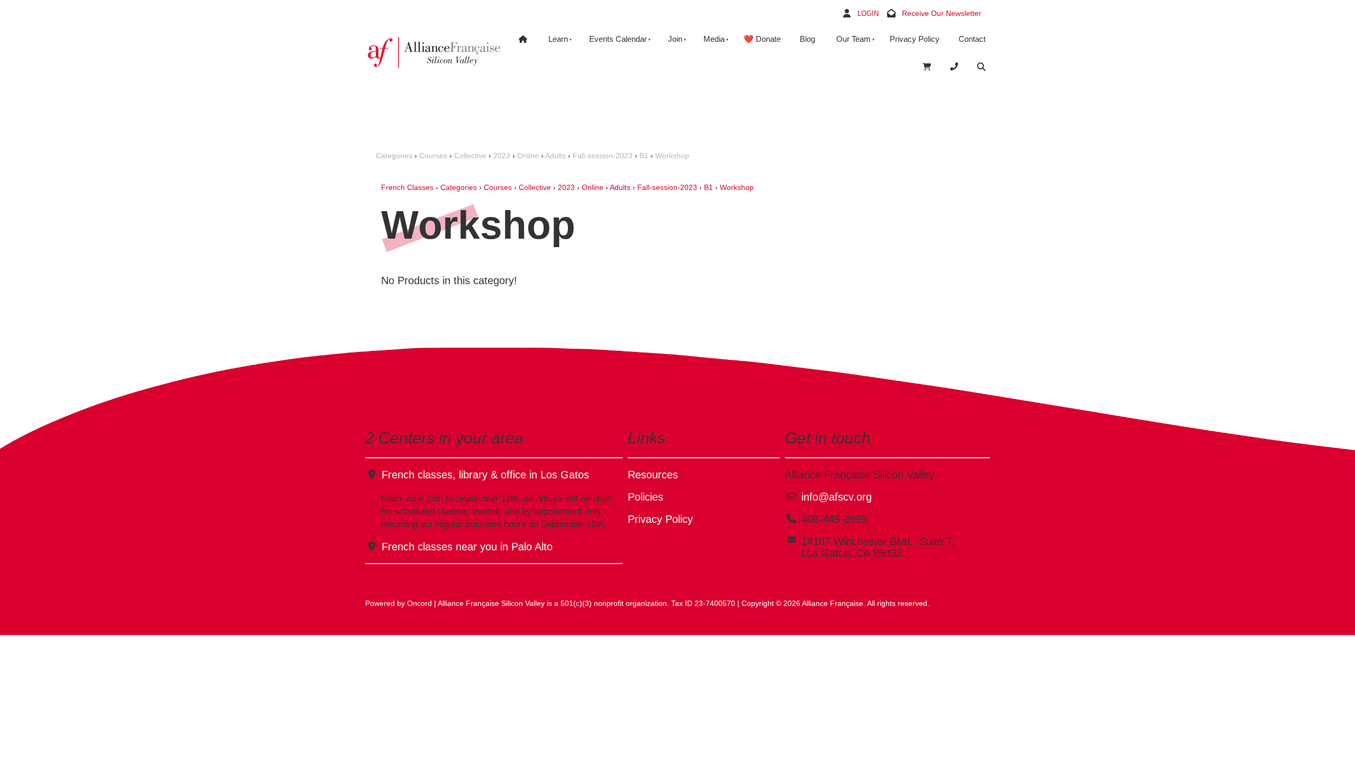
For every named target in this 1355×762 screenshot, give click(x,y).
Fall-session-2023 (603, 155)
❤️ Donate (762, 38)
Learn (558, 38)
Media (714, 38)
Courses (433, 155)
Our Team (853, 38)
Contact (972, 38)
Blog (807, 38)
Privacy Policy (915, 38)
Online (528, 155)
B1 (643, 155)
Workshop (672, 155)
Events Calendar (618, 38)
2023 (501, 155)
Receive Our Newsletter (941, 13)
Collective (470, 155)
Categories (394, 155)
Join (675, 38)
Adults (555, 155)
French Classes (407, 187)
